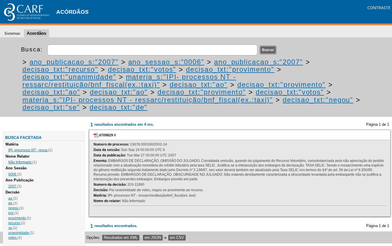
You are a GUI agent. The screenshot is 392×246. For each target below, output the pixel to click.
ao (10, 198)
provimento (17, 218)
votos (13, 238)
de (10, 203)
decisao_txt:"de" (119, 107)
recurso (14, 223)
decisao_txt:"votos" (142, 69)
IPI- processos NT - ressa (28, 150)
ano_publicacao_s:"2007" (74, 62)
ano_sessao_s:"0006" (166, 62)
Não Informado (20, 162)
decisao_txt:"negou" (318, 100)
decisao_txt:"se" (51, 107)
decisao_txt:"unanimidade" (69, 77)
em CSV (177, 237)
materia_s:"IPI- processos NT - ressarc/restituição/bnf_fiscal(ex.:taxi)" (129, 80)
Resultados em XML (121, 237)
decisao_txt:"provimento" (230, 69)
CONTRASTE (379, 7)
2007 (12, 186)
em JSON (153, 237)
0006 (12, 174)
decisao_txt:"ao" (199, 84)
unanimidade (19, 233)
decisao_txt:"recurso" (60, 69)
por (11, 213)
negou (13, 208)
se (10, 228)
